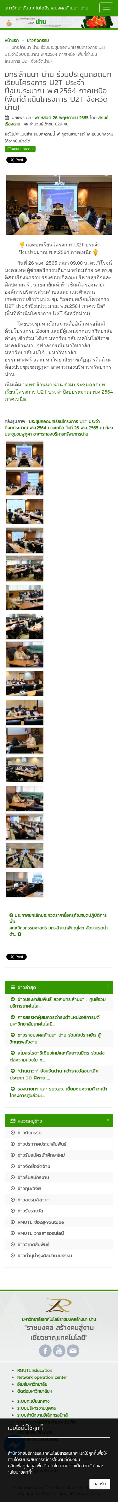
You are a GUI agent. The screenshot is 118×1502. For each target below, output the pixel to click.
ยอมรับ (99, 1484)
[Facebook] (45, 1350)
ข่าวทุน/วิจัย (28, 1188)
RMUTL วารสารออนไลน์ (40, 1233)
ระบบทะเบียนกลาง (33, 1401)
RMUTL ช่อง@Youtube (40, 1222)
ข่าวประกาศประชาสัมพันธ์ (41, 1143)
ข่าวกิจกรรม (29, 1132)
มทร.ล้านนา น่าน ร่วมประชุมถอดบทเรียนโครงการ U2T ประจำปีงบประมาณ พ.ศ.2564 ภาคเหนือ (59, 391)
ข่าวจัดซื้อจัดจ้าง (33, 1166)
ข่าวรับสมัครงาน (32, 1177)
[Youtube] (59, 1350)
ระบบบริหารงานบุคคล (36, 1408)
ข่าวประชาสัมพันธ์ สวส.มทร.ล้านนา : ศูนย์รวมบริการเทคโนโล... (58, 1002)
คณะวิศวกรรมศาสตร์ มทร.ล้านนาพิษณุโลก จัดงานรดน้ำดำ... (58, 931)
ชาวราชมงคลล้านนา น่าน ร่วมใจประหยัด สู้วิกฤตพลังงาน (55, 1038)
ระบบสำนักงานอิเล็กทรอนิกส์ (42, 1415)
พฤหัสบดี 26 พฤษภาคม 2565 (61, 117)
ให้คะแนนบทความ (20, 148)
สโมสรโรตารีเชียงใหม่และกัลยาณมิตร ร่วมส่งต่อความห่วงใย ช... (57, 1056)
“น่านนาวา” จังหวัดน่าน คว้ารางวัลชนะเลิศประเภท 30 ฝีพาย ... (54, 1074)
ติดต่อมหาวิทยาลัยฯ (34, 1391)
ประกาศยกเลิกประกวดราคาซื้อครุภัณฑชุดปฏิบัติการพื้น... (58, 918)
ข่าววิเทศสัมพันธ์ (32, 1244)
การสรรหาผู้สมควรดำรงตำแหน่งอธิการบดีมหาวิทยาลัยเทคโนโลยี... (55, 1020)
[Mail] (73, 1350)
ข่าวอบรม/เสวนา (33, 1199)
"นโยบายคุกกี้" (20, 1472)
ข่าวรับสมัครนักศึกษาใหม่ (40, 1154)
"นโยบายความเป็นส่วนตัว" (73, 1466)
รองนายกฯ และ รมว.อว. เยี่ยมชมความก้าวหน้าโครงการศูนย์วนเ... (58, 1092)
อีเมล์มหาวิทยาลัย (32, 1384)
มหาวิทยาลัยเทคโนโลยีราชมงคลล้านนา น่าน (46, 7)
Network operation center (42, 1377)
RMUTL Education (34, 1370)
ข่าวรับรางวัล (29, 1210)
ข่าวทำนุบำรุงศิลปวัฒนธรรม (44, 1255)
